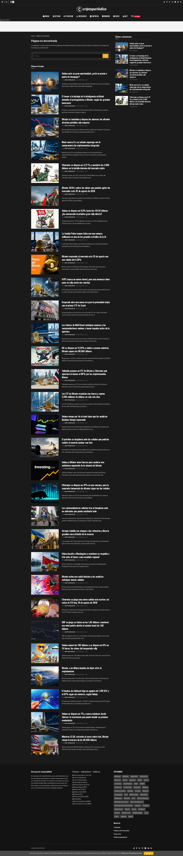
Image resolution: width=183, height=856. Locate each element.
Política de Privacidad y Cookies (132, 853)
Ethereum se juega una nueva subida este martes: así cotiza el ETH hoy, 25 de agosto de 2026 (85, 601)
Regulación (118, 809)
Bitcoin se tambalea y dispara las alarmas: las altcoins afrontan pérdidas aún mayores (86, 120)
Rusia (134, 809)
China (146, 780)
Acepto (148, 853)
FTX (135, 16)
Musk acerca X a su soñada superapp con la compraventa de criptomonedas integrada (81, 143)
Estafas (130, 791)
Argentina (134, 776)
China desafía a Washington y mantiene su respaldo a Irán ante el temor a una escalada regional (85, 555)
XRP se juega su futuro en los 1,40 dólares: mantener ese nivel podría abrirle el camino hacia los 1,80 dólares (85, 625)
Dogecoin (118, 787)
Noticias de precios (121, 802)
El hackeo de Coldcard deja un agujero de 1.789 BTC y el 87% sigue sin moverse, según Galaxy (85, 692)
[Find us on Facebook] (166, 2)
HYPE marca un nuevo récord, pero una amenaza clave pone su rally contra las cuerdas (86, 280)
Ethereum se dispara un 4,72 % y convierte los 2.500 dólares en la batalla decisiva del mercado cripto (85, 166)
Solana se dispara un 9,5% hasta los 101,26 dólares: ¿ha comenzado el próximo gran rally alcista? (85, 212)
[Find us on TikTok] (164, 2)
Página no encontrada (42, 36)
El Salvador (127, 787)
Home (33, 36)
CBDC (139, 780)
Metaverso (118, 798)
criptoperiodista (70, 80)
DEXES (142, 784)
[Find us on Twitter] (169, 2)
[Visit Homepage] (91, 9)
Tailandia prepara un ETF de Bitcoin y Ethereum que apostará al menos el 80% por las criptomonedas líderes (84, 374)
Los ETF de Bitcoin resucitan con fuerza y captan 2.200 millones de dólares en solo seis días (83, 395)
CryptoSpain (128, 784)
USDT (116, 816)
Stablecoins (126, 813)
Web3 (130, 816)
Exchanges (118, 795)
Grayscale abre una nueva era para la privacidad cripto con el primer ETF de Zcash (86, 303)
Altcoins (117, 776)
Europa (137, 791)
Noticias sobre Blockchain (123, 805)
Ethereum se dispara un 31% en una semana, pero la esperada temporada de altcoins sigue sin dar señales (86, 486)
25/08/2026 (81, 80)
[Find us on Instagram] (172, 2)
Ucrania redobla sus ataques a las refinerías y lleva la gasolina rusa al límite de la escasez (85, 532)
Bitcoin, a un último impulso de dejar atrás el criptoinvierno (81, 669)
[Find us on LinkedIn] (178, 2)
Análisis (125, 776)
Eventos (145, 791)
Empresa (137, 787)
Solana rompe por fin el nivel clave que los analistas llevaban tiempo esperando (84, 418)
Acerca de (117, 834)
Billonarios (143, 776)
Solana (117, 813)
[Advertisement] (91, 26)
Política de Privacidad (121, 831)
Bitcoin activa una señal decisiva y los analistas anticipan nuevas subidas (82, 578)
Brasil (125, 780)
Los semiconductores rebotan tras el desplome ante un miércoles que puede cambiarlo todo (85, 509)
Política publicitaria (120, 837)
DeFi (135, 784)
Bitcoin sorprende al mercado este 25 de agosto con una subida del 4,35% (85, 258)
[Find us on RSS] (180, 2)
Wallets (123, 816)
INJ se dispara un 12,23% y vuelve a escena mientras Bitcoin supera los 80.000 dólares (85, 349)
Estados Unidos (120, 791)
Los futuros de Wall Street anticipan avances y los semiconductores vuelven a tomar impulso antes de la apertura (86, 328)
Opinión (137, 805)
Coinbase (118, 784)
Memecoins (134, 795)
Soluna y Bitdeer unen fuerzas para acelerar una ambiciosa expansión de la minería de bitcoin (83, 463)
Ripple (127, 809)
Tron (146, 813)
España (145, 787)
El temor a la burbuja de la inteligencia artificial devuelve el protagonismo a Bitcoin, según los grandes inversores (86, 100)
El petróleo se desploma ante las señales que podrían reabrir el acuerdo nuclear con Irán (85, 441)
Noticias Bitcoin (143, 798)
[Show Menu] (2, 2)
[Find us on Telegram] (175, 2)
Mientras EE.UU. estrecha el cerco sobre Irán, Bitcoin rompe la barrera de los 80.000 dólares (85, 738)
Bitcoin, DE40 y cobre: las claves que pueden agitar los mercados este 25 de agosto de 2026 (86, 189)
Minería (127, 798)
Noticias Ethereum (137, 802)
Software (141, 809)
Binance (117, 780)
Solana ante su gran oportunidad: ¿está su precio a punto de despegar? (84, 75)
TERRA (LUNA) (137, 813)
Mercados (144, 795)
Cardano (132, 780)
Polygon (146, 805)
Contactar (117, 827)
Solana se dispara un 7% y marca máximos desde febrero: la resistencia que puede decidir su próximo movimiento (85, 717)
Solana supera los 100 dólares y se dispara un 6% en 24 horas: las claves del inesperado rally (85, 646)
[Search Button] (6, 2)
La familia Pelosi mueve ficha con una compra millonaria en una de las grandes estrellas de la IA (84, 235)
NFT (133, 798)
